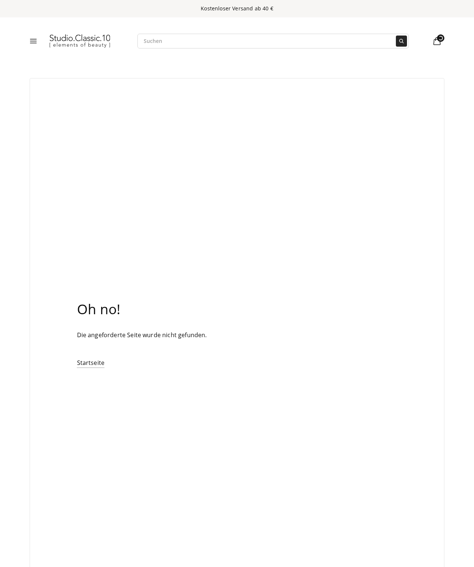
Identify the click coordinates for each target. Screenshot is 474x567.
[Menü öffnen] (33, 41)
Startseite (91, 363)
